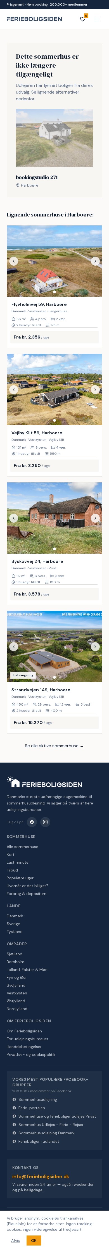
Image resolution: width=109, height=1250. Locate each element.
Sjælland (14, 953)
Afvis (15, 1240)
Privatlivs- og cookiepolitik (31, 1054)
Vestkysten (17, 993)
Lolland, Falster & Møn (27, 969)
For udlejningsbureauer (27, 1038)
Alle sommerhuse (22, 846)
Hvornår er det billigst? (27, 885)
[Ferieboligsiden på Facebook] (32, 822)
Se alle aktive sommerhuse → (54, 746)
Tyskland (15, 931)
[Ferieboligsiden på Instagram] (45, 822)
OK (34, 1240)
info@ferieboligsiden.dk (40, 1176)
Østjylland (16, 1000)
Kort (11, 854)
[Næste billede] (95, 261)
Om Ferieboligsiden (24, 1031)
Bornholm (15, 961)
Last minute (18, 862)
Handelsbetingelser (24, 1046)
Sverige (13, 923)
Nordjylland (17, 1008)
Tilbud (12, 870)
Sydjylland (16, 985)
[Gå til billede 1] (54, 292)
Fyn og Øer (17, 977)
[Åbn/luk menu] (96, 19)
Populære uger (20, 877)
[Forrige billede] (13, 261)
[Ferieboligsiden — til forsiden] (44, 781)
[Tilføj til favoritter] (94, 288)
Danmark (15, 915)
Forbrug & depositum (26, 893)
